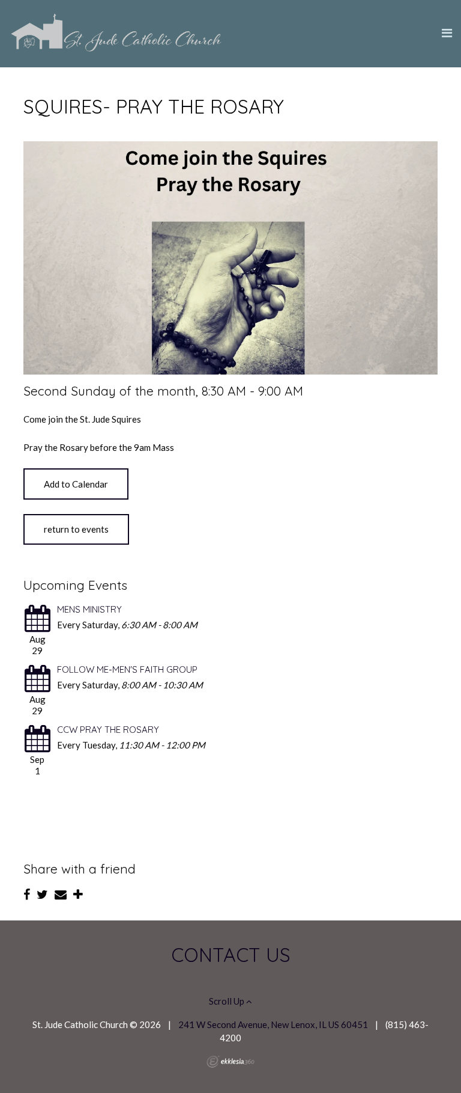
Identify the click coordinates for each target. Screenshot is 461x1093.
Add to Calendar (76, 484)
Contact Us (231, 955)
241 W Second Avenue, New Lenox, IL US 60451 (273, 1024)
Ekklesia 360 (230, 1062)
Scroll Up (227, 1001)
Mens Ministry (89, 609)
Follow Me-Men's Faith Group (127, 669)
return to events (76, 529)
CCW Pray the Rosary (108, 729)
